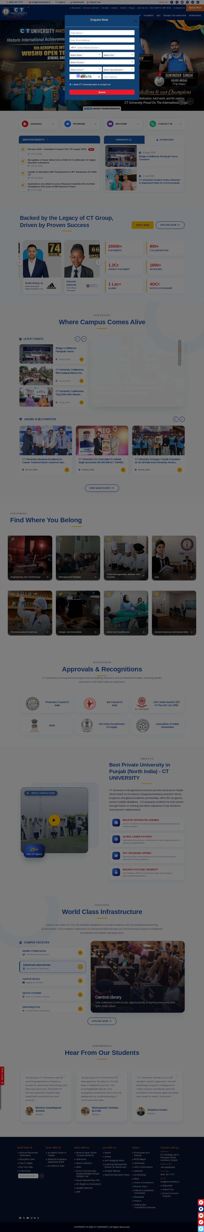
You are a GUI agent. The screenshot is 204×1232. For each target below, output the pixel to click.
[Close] (135, 21)
